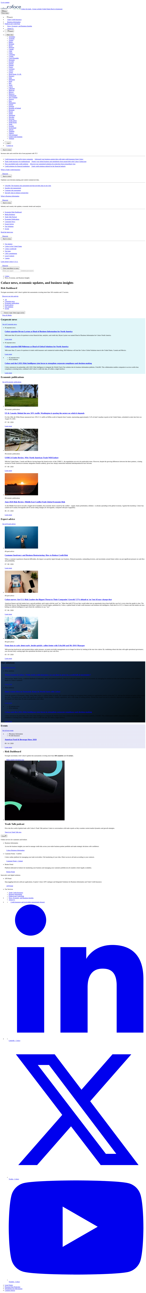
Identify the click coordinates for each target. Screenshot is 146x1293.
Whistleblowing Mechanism (13, 1289)
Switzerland (12, 128)
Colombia (12, 54)
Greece (11, 71)
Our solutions (9, 307)
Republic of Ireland (15, 108)
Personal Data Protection (12, 1287)
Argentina (12, 37)
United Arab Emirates (15, 137)
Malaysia (11, 90)
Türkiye (11, 133)
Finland (11, 65)
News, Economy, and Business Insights (21, 898)
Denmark (12, 60)
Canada (11, 49)
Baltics (11, 42)
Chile (10, 51)
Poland (11, 104)
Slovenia (11, 119)
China (11, 53)
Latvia (11, 87)
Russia (11, 112)
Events (7, 308)
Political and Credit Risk (16, 896)
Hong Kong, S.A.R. (15, 74)
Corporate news (10, 301)
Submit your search (27, 271)
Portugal (11, 106)
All (6, 299)
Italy (10, 83)
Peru (10, 101)
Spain (10, 124)
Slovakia (11, 117)
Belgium (11, 44)
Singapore (12, 115)
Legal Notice (9, 1285)
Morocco (11, 94)
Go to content (5, 2)
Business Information (15, 894)
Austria (11, 40)
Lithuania (12, 88)
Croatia (11, 56)
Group (11, 72)
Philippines (12, 103)
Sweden (11, 126)
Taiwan (11, 129)
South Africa (13, 121)
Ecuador (11, 62)
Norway (11, 99)
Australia (11, 38)
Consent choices (10, 1290)
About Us (12, 900)
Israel (10, 81)
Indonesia (12, 79)
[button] (9, 17)
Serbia (11, 113)
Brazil (11, 46)
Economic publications (12, 303)
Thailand (11, 131)
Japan (10, 85)
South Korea (13, 122)
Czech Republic (14, 58)
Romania (11, 110)
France (11, 67)
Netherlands (12, 96)
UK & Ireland (13, 135)
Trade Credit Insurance (16, 892)
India (10, 78)
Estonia (11, 63)
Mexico (11, 92)
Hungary (11, 76)
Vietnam (11, 138)
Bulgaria (11, 47)
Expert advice (9, 305)
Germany (12, 69)
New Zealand (13, 97)
